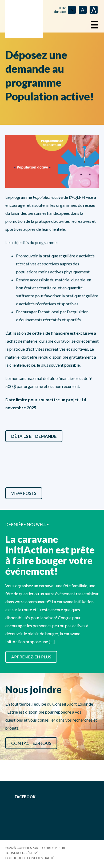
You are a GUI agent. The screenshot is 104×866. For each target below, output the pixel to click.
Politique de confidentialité (29, 858)
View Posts (23, 493)
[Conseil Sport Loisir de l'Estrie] (24, 19)
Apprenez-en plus (31, 656)
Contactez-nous (31, 743)
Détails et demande (34, 436)
